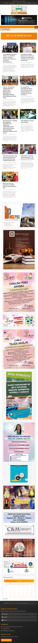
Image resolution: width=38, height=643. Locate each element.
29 (31, 594)
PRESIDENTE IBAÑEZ (12, 603)
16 (6, 592)
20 (23, 592)
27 (23, 594)
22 (31, 592)
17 (10, 592)
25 (14, 594)
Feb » (7, 598)
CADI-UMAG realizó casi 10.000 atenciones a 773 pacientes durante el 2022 (27, 157)
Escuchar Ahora (7, 640)
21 (27, 592)
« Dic (4, 598)
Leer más (4, 72)
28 (27, 594)
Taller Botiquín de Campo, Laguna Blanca (27, 121)
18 (14, 592)
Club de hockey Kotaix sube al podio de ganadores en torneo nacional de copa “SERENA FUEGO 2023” (10, 158)
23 (6, 594)
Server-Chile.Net (31, 603)
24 (10, 594)
